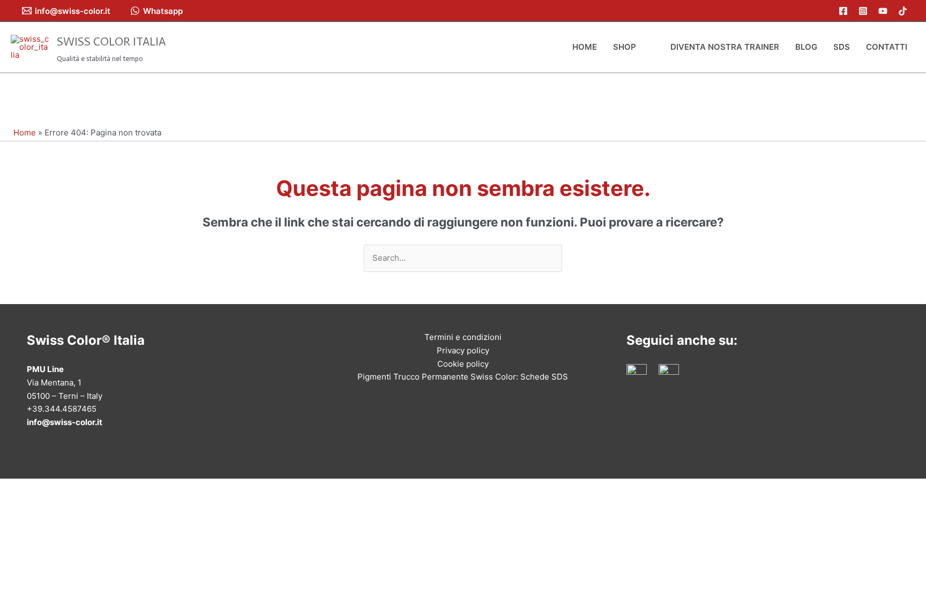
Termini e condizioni (463, 337)
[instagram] (864, 11)
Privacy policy (463, 350)
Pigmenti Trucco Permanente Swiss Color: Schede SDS (462, 377)
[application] (640, 47)
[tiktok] (904, 11)
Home (24, 132)
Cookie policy (463, 364)
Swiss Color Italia (111, 41)
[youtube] (884, 11)
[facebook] (844, 11)
